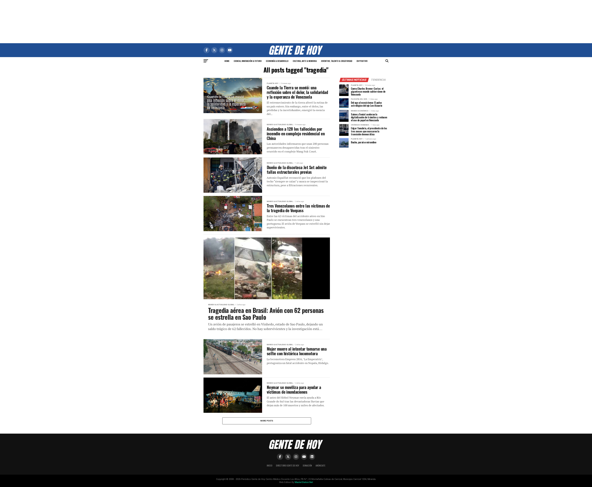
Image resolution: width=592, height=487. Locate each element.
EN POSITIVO (362, 60)
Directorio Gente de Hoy (287, 465)
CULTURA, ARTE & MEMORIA (305, 60)
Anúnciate (320, 465)
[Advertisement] (296, 21)
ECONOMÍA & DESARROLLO (277, 60)
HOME (226, 60)
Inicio (269, 465)
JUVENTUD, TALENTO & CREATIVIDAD (336, 60)
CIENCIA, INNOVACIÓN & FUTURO (248, 60)
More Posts (266, 421)
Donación (307, 465)
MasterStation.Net (304, 482)
